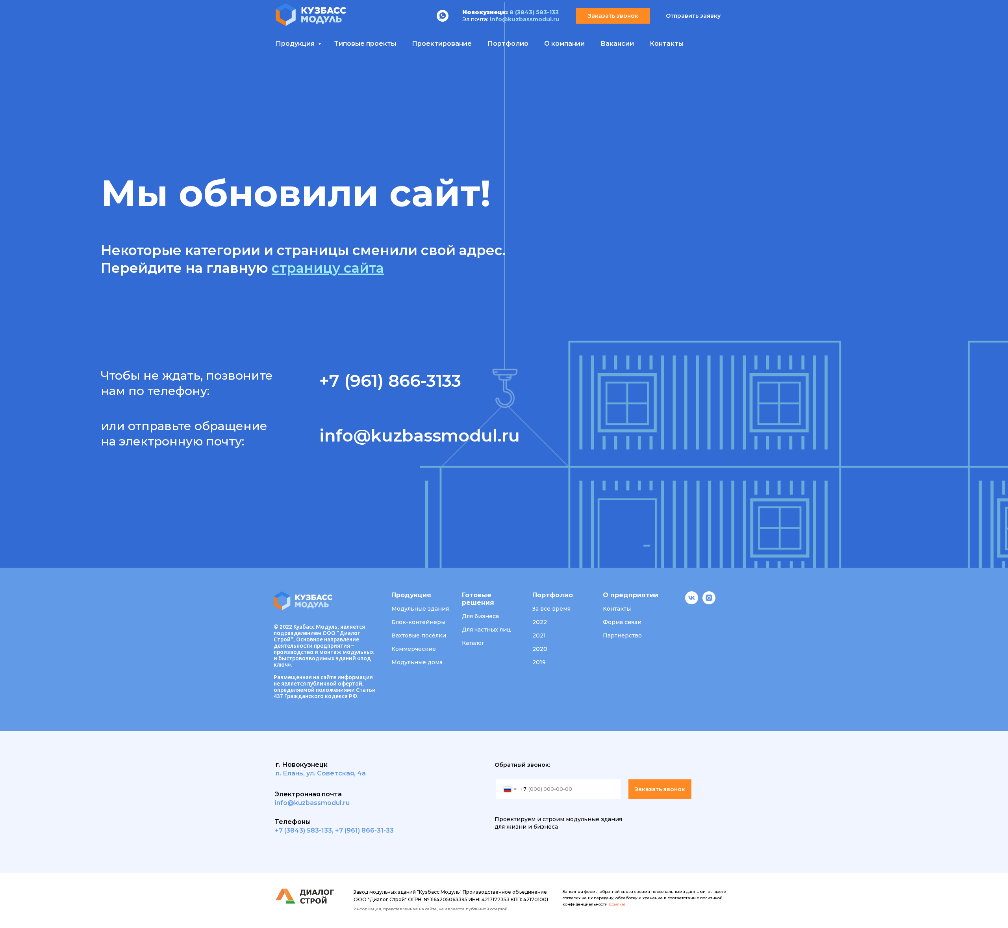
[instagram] (708, 602)
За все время (551, 608)
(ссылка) (617, 904)
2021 (539, 635)
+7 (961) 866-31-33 (364, 830)
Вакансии (617, 43)
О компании (564, 43)
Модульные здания (420, 608)
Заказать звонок (660, 789)
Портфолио (507, 43)
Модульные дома (417, 662)
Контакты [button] (617, 608)
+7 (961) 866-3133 (390, 381)
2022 (539, 622)
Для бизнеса (480, 616)
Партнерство (622, 635)
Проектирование (442, 43)
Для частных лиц (486, 629)
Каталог (473, 643)
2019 (539, 662)
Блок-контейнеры (418, 622)
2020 (539, 648)
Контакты (667, 43)
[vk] (691, 602)
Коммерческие (413, 648)
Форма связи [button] (622, 622)
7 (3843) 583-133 (305, 830)
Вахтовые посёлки (418, 635)
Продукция (296, 43)
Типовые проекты (365, 43)
